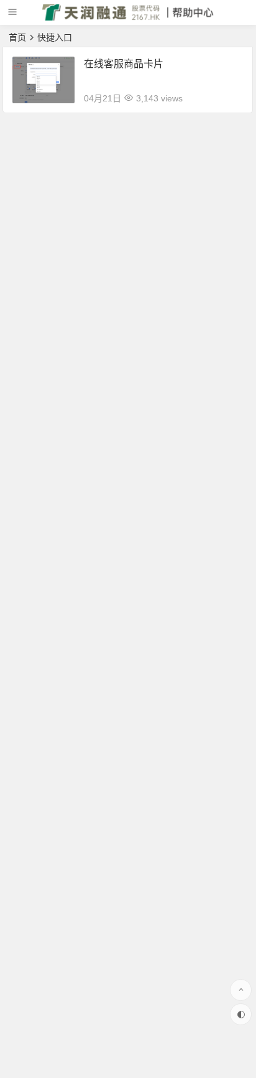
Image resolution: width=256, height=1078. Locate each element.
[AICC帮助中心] (128, 17)
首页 (17, 37)
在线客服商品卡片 (123, 63)
